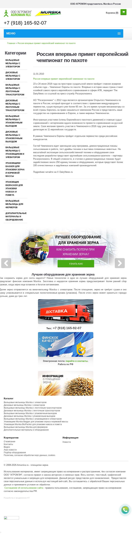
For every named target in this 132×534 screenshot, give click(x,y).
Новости (67, 442)
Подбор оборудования (15, 452)
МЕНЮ (10, 33)
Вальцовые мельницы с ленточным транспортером (15, 90)
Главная (11, 43)
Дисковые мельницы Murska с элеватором (24, 405)
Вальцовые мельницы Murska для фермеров (25, 427)
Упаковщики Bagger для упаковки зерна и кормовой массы (15, 169)
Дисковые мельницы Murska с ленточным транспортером (32, 410)
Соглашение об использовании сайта (23, 488)
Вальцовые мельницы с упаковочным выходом (14, 121)
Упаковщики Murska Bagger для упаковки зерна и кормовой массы (36, 421)
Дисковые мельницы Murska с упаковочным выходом (29, 416)
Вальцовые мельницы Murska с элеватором (25, 402)
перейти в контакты (77, 361)
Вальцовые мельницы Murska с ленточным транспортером (33, 408)
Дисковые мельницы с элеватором (13, 75)
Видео (7, 447)
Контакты (8, 444)
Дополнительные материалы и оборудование (16, 216)
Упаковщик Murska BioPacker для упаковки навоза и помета (33, 424)
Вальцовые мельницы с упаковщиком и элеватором (15, 152)
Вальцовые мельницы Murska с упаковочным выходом (30, 413)
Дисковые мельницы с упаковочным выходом (14, 137)
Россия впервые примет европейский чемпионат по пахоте (47, 43)
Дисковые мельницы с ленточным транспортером (15, 105)
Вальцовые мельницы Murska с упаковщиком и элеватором (33, 419)
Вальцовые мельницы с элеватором (13, 63)
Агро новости (10, 450)
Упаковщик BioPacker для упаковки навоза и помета (14, 188)
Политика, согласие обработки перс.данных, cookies (30, 455)
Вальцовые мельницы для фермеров (14, 204)
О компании (9, 441)
